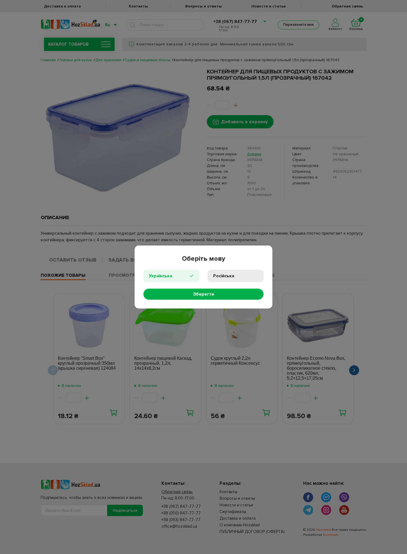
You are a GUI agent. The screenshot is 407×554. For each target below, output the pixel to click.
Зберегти (203, 294)
